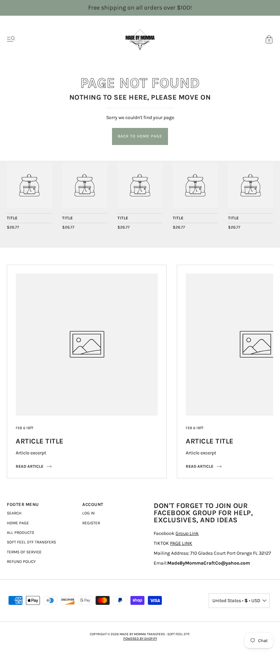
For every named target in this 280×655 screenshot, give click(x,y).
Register (91, 523)
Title (12, 218)
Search (14, 513)
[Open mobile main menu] (11, 39)
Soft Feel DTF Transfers (31, 542)
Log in (88, 513)
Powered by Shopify (140, 639)
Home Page (18, 523)
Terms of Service (24, 552)
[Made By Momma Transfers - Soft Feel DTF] (29, 185)
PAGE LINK (181, 543)
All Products (20, 532)
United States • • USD (236, 600)
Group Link (187, 533)
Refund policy (21, 561)
